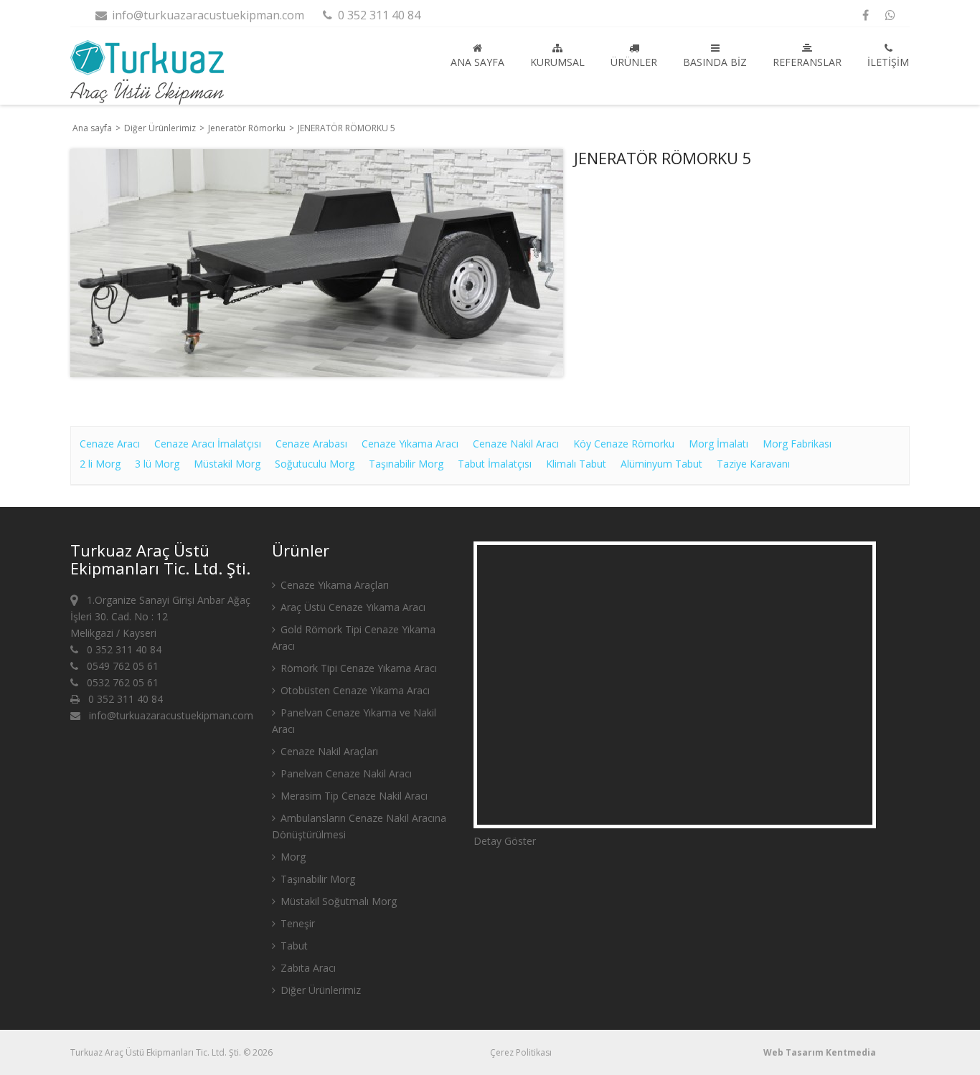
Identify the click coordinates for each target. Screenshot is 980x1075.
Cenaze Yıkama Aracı (410, 443)
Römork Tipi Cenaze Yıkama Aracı (357, 668)
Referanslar (807, 62)
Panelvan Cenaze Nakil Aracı (345, 773)
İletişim (888, 62)
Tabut (293, 945)
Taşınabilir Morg (406, 463)
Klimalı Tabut (576, 463)
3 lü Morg (157, 463)
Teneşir (296, 923)
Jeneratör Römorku (248, 128)
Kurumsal (557, 62)
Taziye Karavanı (753, 463)
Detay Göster (504, 841)
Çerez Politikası (521, 1052)
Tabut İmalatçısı (495, 463)
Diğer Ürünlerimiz (161, 128)
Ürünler (634, 62)
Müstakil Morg (227, 463)
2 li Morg (100, 463)
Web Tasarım (793, 1052)
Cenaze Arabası (311, 443)
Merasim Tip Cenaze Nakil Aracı (353, 795)
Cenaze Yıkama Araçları (333, 585)
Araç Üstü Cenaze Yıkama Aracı (351, 607)
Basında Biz (715, 62)
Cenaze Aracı (110, 443)
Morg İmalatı (718, 443)
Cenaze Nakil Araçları (328, 751)
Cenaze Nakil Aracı (516, 443)
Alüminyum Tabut (661, 463)
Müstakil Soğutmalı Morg (337, 901)
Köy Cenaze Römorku (623, 443)
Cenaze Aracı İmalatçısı (207, 443)
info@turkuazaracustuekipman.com (206, 15)
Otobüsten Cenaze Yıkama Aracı (354, 690)
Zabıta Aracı (307, 968)
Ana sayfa (477, 62)
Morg (292, 856)
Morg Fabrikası (797, 443)
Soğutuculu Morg (314, 463)
